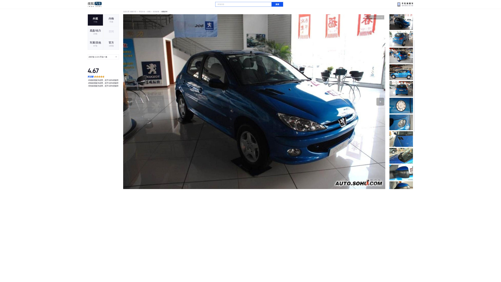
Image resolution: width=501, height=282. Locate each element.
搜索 (277, 4)
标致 (149, 12)
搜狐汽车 (95, 4)
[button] (188, 101)
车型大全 (142, 12)
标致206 (164, 12)
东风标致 (156, 12)
